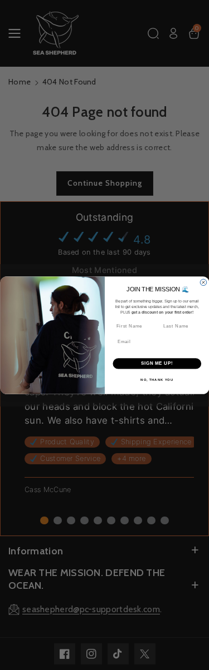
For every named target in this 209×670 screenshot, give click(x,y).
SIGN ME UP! (156, 363)
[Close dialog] (203, 282)
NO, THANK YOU (156, 379)
